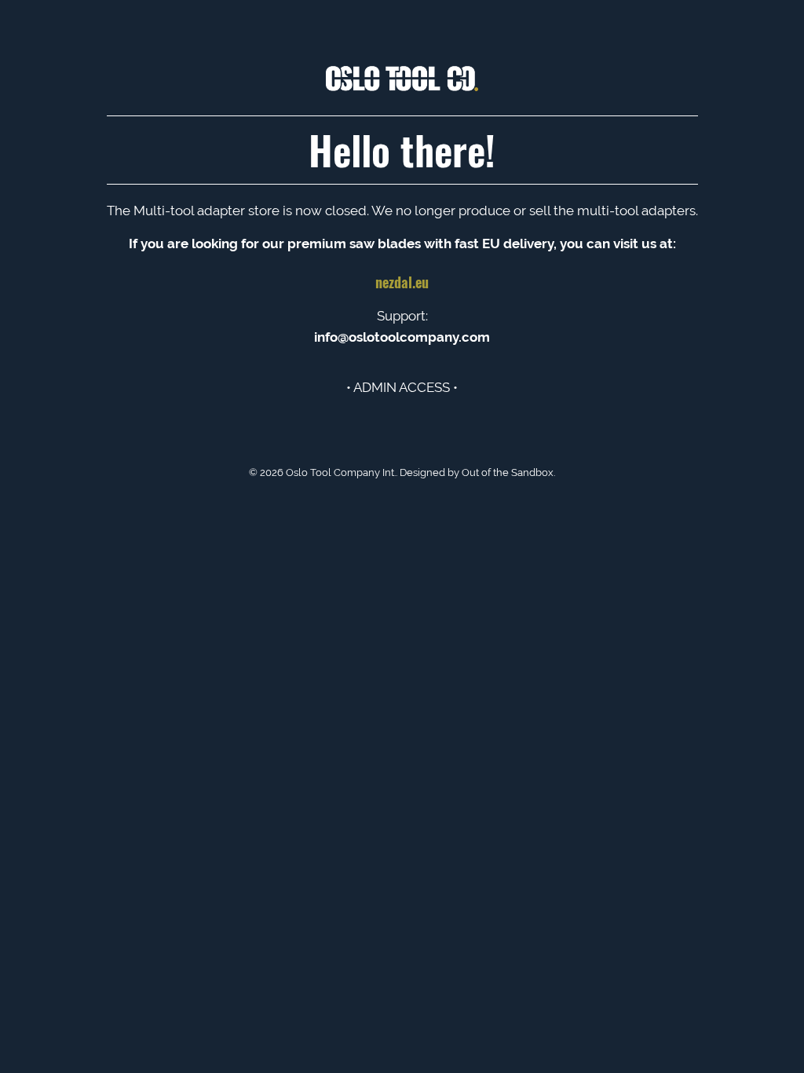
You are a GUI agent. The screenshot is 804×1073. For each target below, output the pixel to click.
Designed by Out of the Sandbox (477, 472)
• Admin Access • (402, 387)
